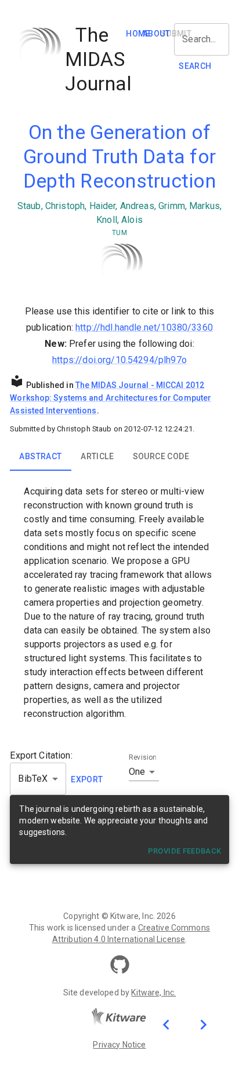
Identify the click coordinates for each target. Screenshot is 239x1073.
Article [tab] (97, 456)
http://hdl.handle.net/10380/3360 (144, 327)
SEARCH (195, 66)
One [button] (137, 771)
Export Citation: (41, 755)
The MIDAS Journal (112, 385)
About (156, 33)
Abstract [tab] (40, 456)
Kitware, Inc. (153, 992)
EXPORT (87, 779)
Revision (142, 757)
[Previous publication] (165, 1024)
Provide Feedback (185, 851)
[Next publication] (203, 1024)
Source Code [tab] (161, 456)
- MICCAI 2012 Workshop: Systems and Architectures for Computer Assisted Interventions (110, 397)
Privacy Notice (119, 1044)
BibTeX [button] (33, 778)
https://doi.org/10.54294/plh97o (119, 359)
